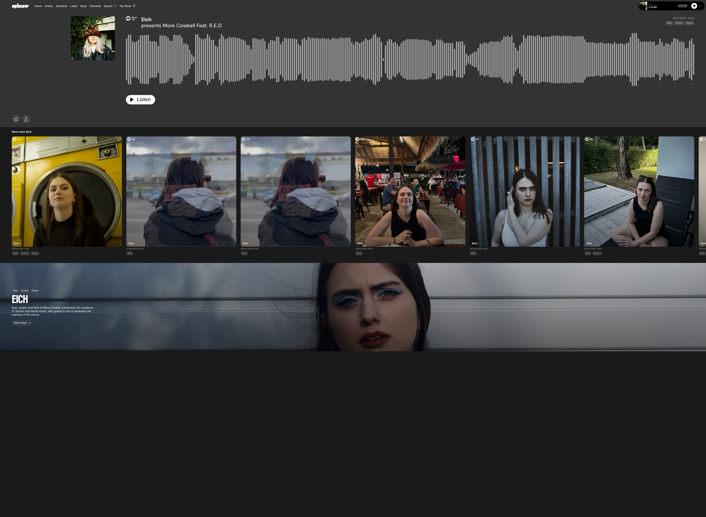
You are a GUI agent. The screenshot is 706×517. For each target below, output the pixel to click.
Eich (146, 19)
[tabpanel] (410, 60)
